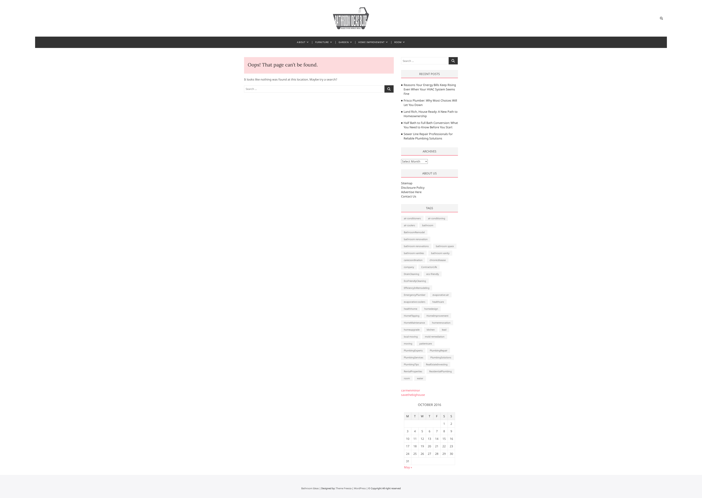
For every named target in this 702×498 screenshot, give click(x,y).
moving (408, 343)
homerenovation (441, 322)
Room (398, 42)
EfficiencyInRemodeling (416, 288)
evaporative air (441, 294)
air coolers (409, 225)
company (409, 267)
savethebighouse (413, 395)
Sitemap (406, 183)
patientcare (425, 343)
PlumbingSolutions (440, 357)
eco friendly (432, 274)
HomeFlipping (411, 315)
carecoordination (413, 260)
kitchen (431, 329)
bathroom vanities (414, 253)
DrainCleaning (411, 274)
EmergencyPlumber (414, 294)
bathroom (427, 225)
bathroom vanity (440, 253)
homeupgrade (412, 329)
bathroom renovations (416, 246)
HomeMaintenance (414, 322)
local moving (411, 336)
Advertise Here (411, 192)
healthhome (410, 308)
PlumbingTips (411, 364)
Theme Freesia (344, 488)
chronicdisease (438, 260)
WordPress (360, 488)
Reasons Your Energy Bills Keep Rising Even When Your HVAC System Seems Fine (430, 89)
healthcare (438, 301)
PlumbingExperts (413, 350)
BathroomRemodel (414, 232)
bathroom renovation (416, 239)
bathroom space (445, 246)
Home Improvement (371, 42)
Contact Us (408, 196)
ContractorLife (429, 267)
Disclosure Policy (412, 188)
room (407, 378)
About (301, 42)
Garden (344, 42)
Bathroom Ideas (310, 488)
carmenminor (410, 390)
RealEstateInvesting (437, 364)
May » (408, 467)
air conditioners (412, 218)
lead (444, 329)
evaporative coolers (414, 301)
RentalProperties (413, 371)
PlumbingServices (413, 357)
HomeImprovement (437, 315)
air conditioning (436, 218)
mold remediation (434, 336)
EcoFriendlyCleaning (415, 281)
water (420, 378)
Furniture (322, 42)
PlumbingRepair (438, 350)
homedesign (431, 308)
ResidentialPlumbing (440, 371)
